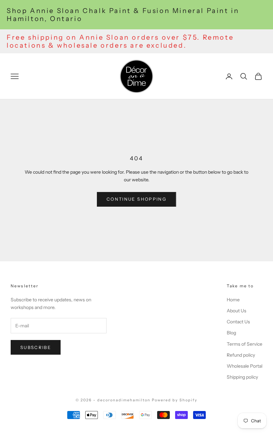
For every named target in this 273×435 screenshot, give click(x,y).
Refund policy (241, 355)
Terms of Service (244, 344)
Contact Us (238, 322)
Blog (231, 333)
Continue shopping (136, 199)
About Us (236, 311)
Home (233, 300)
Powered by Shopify (174, 400)
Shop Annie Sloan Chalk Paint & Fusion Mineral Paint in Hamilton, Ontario (123, 15)
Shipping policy (242, 377)
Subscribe (35, 347)
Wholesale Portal (244, 366)
